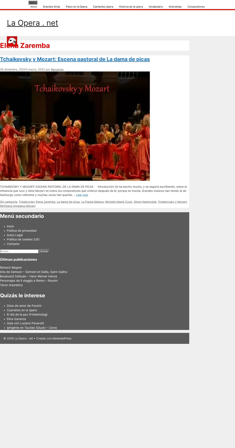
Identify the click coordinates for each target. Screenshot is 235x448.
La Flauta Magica (92, 201)
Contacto (13, 244)
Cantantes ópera (103, 6)
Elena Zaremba (45, 201)
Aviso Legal (15, 235)
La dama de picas (68, 201)
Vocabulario (156, 6)
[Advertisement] (103, 395)
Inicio (33, 6)
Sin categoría (8, 201)
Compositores (196, 6)
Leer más (82, 195)
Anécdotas (175, 6)
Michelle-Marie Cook (118, 201)
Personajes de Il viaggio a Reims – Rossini (29, 280)
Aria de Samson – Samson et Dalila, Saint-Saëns (33, 272)
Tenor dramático (11, 285)
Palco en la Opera (76, 6)
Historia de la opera (131, 6)
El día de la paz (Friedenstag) (27, 314)
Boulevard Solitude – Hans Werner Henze (28, 276)
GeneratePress (61, 338)
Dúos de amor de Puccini (24, 305)
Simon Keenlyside (145, 201)
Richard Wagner (11, 267)
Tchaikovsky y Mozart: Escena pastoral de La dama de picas (75, 59)
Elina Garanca (16, 319)
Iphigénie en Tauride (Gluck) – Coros (32, 327)
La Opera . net (32, 22)
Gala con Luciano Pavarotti (25, 323)
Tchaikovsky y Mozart (172, 201)
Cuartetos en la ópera (22, 310)
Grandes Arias (51, 6)
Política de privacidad (22, 230)
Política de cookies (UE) (23, 239)
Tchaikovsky (27, 201)
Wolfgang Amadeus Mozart (18, 206)
